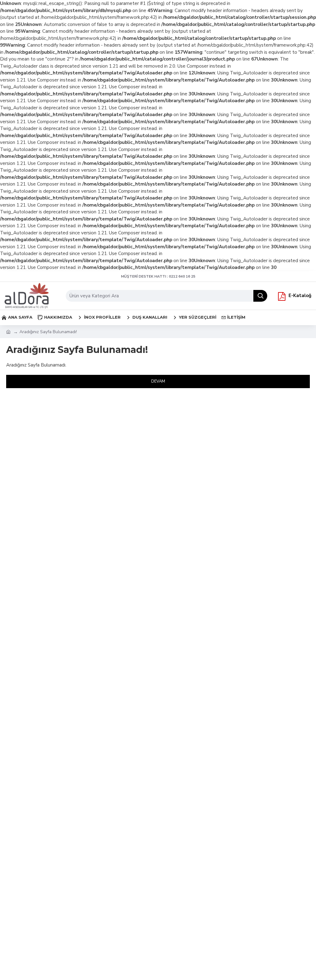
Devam (158, 381)
